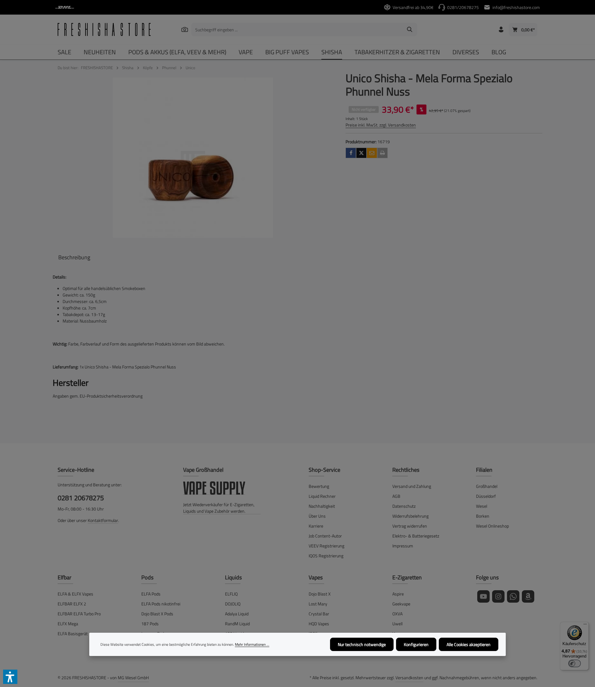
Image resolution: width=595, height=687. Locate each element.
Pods (147, 577)
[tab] (74, 257)
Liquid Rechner (322, 496)
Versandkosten (409, 677)
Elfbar (64, 577)
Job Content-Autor (325, 536)
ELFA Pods (151, 594)
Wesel (481, 506)
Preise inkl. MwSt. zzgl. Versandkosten (381, 125)
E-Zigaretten (407, 577)
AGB (396, 496)
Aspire (398, 594)
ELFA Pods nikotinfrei (160, 603)
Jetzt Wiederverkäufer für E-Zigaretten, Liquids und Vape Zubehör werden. (218, 507)
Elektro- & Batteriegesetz (415, 536)
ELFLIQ (231, 594)
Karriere (316, 526)
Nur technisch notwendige (362, 644)
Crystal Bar (319, 613)
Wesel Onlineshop (492, 526)
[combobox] (297, 29)
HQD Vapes (319, 623)
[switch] (574, 663)
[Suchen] (184, 29)
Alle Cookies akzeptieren (469, 644)
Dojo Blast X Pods (157, 613)
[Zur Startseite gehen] (104, 29)
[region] (192, 158)
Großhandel (486, 486)
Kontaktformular (103, 520)
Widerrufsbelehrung (410, 516)
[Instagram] (498, 596)
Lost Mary (318, 603)
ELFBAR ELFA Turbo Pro (79, 613)
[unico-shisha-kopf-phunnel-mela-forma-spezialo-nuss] (193, 158)
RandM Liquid (237, 623)
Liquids (233, 577)
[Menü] (585, 625)
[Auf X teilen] (361, 153)
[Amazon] (528, 596)
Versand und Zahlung (411, 486)
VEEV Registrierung (326, 545)
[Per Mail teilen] (372, 153)
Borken (482, 516)
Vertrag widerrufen (409, 526)
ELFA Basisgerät (73, 633)
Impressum (402, 545)
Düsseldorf (486, 496)
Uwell (397, 623)
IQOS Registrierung (326, 555)
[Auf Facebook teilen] (351, 153)
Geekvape (401, 603)
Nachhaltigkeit (322, 506)
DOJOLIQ (232, 603)
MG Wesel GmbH (133, 677)
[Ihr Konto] (501, 29)
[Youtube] (483, 596)
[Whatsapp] (513, 596)
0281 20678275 (81, 498)
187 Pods (150, 623)
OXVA (397, 613)
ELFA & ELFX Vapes (75, 594)
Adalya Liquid (237, 613)
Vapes (316, 577)
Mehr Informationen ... (252, 644)
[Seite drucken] (382, 153)
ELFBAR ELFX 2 (72, 603)
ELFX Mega (68, 623)
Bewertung (319, 486)
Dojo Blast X (320, 594)
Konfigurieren (416, 644)
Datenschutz (404, 506)
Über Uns (317, 516)
